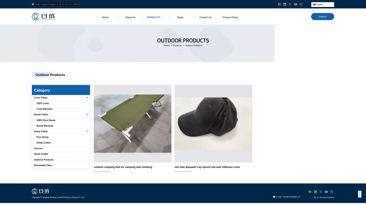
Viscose (38, 148)
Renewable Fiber (43, 165)
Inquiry (322, 16)
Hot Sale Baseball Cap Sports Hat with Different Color (207, 167)
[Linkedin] (285, 4)
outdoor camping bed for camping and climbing (123, 167)
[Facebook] (279, 4)
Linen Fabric (41, 97)
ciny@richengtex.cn (291, 197)
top (360, 193)
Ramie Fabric (41, 114)
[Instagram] (301, 4)
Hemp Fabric (41, 131)
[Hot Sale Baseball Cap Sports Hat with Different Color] (213, 123)
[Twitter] (290, 4)
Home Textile (41, 154)
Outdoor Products (44, 160)
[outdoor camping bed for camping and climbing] (132, 123)
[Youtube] (295, 4)
